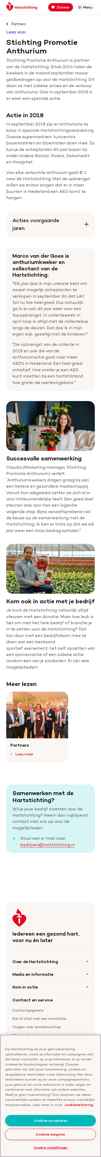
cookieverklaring (79, 1105)
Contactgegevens (28, 1010)
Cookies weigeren (50, 1134)
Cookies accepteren (51, 1120)
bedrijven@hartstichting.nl (47, 844)
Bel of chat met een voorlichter (39, 1018)
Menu (88, 8)
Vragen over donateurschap (36, 1027)
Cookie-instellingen (50, 1147)
